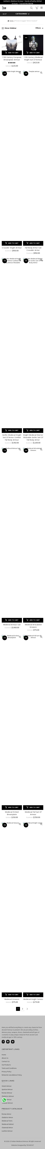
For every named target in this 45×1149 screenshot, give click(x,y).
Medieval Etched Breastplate (12, 813)
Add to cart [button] (13, 52)
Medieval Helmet (8, 1124)
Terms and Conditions (9, 1068)
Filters (38, 28)
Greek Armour (6, 1086)
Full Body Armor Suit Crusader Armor (33, 248)
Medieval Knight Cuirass (33, 999)
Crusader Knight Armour (12, 247)
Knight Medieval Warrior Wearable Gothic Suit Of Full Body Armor (33, 437)
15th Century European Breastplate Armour (11, 58)
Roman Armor (6, 1114)
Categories (21, 13)
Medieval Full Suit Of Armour (33, 813)
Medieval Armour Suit (12, 624)
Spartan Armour (7, 1089)
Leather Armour (7, 1131)
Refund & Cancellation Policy (12, 1075)
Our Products (6, 1065)
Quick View (20, 37)
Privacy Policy (6, 1071)
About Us (5, 1058)
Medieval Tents (7, 1121)
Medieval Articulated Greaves (33, 625)
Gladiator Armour (8, 1096)
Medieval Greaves (11, 999)
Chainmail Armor (7, 1127)
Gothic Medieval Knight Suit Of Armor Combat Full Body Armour (11, 437)
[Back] (5, 14)
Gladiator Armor (7, 1117)
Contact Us (5, 1061)
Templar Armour (7, 1103)
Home (12, 21)
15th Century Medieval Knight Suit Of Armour (33, 58)
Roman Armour (7, 1093)
